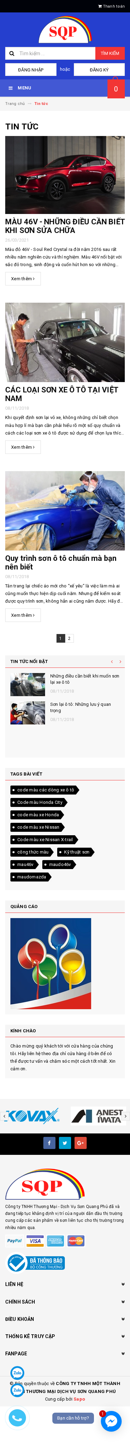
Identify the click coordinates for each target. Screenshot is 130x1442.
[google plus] (81, 1143)
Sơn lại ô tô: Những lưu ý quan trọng (80, 707)
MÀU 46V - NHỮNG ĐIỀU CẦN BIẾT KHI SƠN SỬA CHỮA (65, 226)
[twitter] (65, 1143)
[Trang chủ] (65, 29)
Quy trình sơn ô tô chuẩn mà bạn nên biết (60, 562)
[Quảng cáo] (65, 963)
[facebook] (49, 1143)
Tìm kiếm (110, 53)
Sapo (79, 1399)
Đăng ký (99, 69)
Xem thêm (22, 278)
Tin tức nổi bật (29, 661)
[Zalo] (17, 1373)
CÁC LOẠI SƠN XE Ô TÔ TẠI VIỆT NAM (61, 394)
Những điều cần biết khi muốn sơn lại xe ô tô (84, 679)
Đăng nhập (30, 69)
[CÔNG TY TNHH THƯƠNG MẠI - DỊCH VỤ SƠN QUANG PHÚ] (65, 1184)
